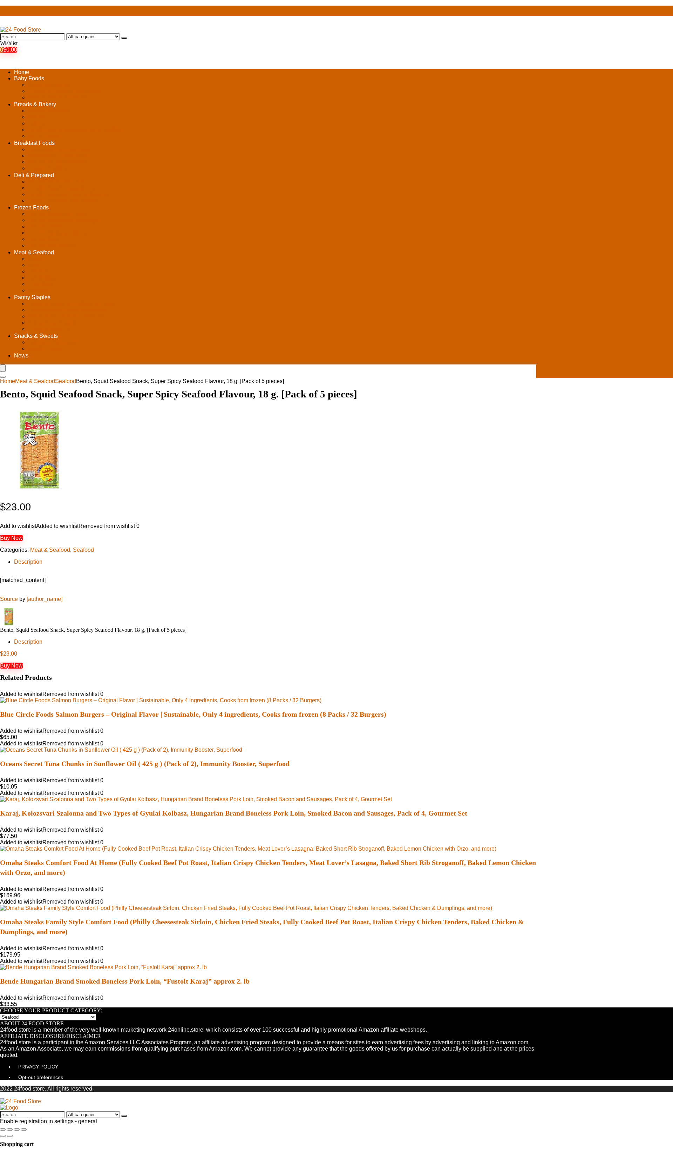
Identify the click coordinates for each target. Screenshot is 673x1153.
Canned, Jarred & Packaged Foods (72, 304)
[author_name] (44, 599)
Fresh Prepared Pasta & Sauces (68, 194)
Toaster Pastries (48, 168)
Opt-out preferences (40, 1077)
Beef (34, 265)
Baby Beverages (48, 85)
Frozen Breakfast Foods (58, 214)
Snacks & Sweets (36, 336)
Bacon (36, 259)
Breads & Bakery (35, 104)
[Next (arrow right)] (10, 1136)
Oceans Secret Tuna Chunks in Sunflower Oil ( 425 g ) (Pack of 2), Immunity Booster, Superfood (145, 763)
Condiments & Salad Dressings (67, 310)
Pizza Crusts (44, 136)
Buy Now (11, 538)
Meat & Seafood (34, 252)
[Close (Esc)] (3, 1129)
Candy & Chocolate (52, 342)
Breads (37, 117)
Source (9, 599)
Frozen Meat (43, 239)
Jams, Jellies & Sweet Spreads (66, 316)
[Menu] (3, 368)
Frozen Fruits (44, 226)
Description (28, 562)
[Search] (124, 38)
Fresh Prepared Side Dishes (63, 200)
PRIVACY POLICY (38, 1067)
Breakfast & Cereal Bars (58, 156)
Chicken (38, 271)
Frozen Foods (31, 207)
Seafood (38, 290)
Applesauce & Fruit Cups (59, 149)
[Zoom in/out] (24, 1129)
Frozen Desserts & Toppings (63, 220)
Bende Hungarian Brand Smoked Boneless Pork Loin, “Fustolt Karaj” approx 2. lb (125, 981)
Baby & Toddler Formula (58, 97)
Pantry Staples (32, 297)
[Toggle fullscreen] (17, 1129)
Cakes (36, 123)
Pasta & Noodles (49, 329)
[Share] (10, 1129)
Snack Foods (44, 348)
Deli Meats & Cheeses (56, 182)
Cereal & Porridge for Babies (64, 91)
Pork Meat (40, 284)
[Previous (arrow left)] (3, 1136)
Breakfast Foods (34, 143)
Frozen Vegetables (51, 245)
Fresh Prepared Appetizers (61, 188)
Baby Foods (29, 78)
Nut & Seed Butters (52, 323)
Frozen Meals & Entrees (58, 233)
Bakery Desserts (48, 111)
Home (21, 72)
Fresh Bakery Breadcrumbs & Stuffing (75, 130)
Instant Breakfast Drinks (57, 162)
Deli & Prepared (34, 175)
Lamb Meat (42, 278)
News (21, 355)
